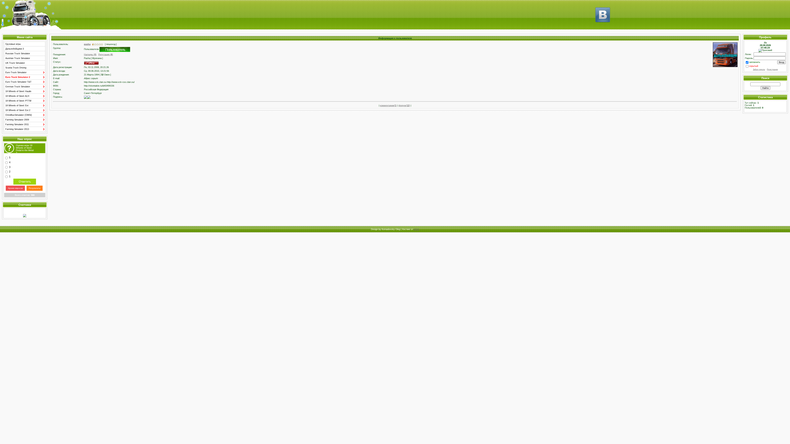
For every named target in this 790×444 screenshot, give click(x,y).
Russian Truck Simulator (17, 53)
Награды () (90, 54)
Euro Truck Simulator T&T (18, 82)
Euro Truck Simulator (16, 72)
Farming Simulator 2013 (17, 129)
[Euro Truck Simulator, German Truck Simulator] (602, 24)
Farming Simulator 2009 (17, 119)
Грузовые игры (13, 44)
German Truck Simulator (17, 86)
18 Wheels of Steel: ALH (17, 96)
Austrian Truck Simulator (17, 58)
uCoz (416, 229)
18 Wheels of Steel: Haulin (18, 91)
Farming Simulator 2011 (17, 124)
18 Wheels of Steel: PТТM (18, 100)
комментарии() (388, 105)
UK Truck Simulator (15, 63)
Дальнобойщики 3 (14, 48)
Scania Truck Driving (15, 67)
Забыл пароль (759, 69)
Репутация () (105, 54)
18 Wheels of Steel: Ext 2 (17, 110)
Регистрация (772, 69)
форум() (404, 105)
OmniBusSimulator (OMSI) (18, 115)
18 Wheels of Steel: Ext (16, 105)
